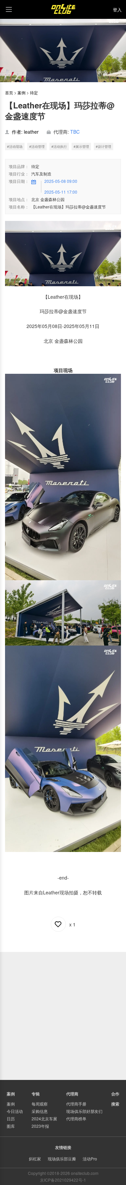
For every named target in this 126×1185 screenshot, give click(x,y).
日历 (11, 1118)
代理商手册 (76, 1104)
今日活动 (15, 1111)
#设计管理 (103, 146)
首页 (9, 92)
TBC (75, 131)
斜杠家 (35, 1158)
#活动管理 (37, 146)
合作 (115, 1094)
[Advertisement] (63, 1015)
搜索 (115, 1104)
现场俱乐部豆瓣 (62, 1158)
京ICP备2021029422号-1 (63, 1180)
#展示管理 (81, 146)
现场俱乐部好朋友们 (84, 1111)
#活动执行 (59, 146)
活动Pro (90, 1158)
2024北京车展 (44, 1118)
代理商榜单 (76, 1118)
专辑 (36, 1094)
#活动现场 (15, 146)
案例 (21, 92)
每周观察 (40, 1104)
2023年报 (40, 1126)
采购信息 (40, 1111)
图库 (11, 1126)
